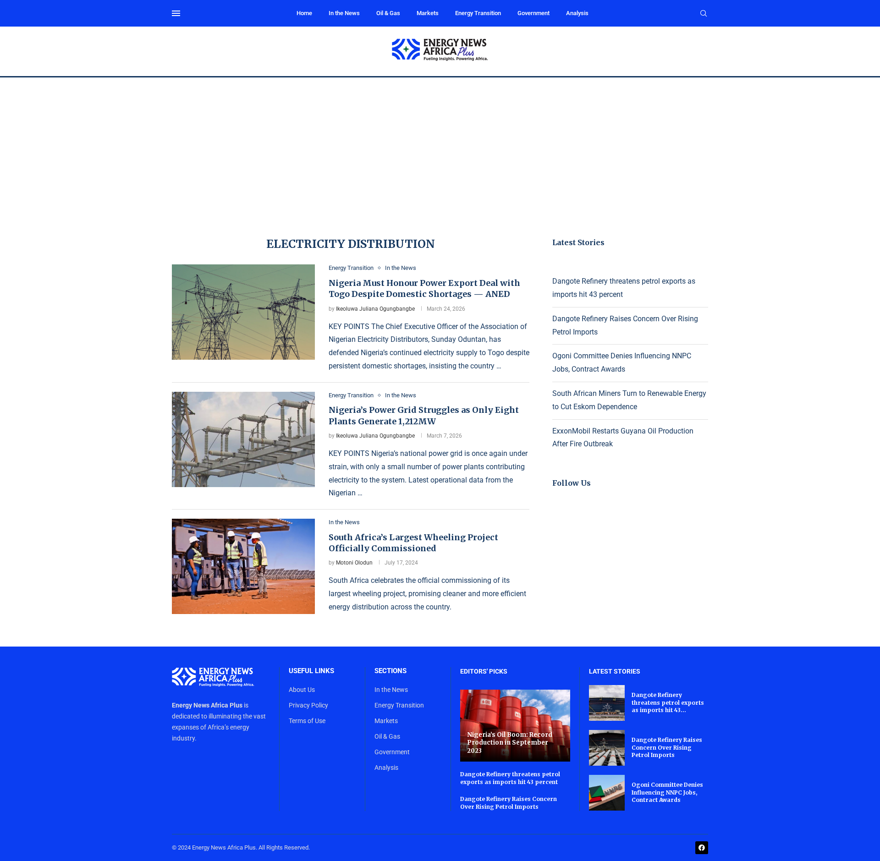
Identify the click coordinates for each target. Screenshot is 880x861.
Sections (390, 671)
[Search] (703, 13)
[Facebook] (701, 847)
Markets (428, 13)
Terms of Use (307, 721)
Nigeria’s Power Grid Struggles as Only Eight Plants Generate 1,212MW (424, 415)
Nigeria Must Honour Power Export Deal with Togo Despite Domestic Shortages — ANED (424, 288)
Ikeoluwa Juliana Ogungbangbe (375, 309)
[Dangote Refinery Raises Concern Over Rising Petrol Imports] (607, 748)
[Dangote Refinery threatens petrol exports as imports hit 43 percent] (607, 703)
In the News (344, 13)
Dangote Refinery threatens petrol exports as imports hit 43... (668, 702)
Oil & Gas (388, 13)
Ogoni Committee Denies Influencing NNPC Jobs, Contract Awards (667, 792)
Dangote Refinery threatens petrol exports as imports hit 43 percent (510, 778)
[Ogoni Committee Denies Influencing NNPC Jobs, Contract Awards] (607, 793)
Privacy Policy (308, 705)
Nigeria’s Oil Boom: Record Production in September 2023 (509, 743)
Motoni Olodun (354, 562)
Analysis (577, 13)
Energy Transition (478, 13)
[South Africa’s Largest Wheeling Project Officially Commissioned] (243, 566)
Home (304, 13)
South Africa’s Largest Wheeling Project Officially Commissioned (413, 543)
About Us (302, 689)
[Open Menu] (176, 13)
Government (533, 13)
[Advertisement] (440, 146)
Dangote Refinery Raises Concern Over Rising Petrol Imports (508, 802)
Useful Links (311, 671)
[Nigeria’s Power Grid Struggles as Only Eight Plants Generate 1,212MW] (243, 439)
